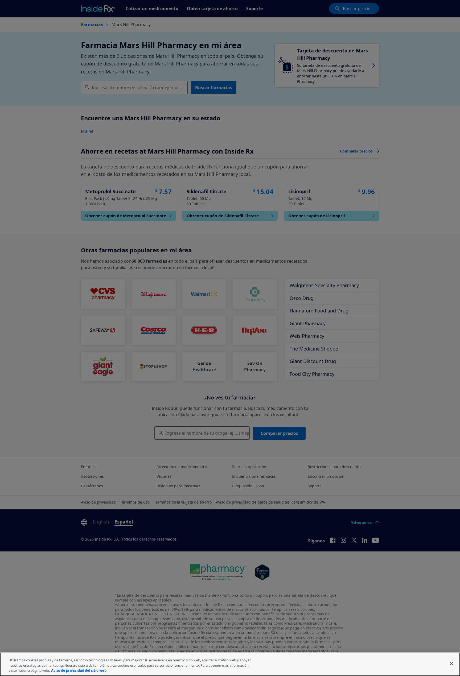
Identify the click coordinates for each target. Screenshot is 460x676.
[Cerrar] (451, 663)
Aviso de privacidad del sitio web (78, 670)
